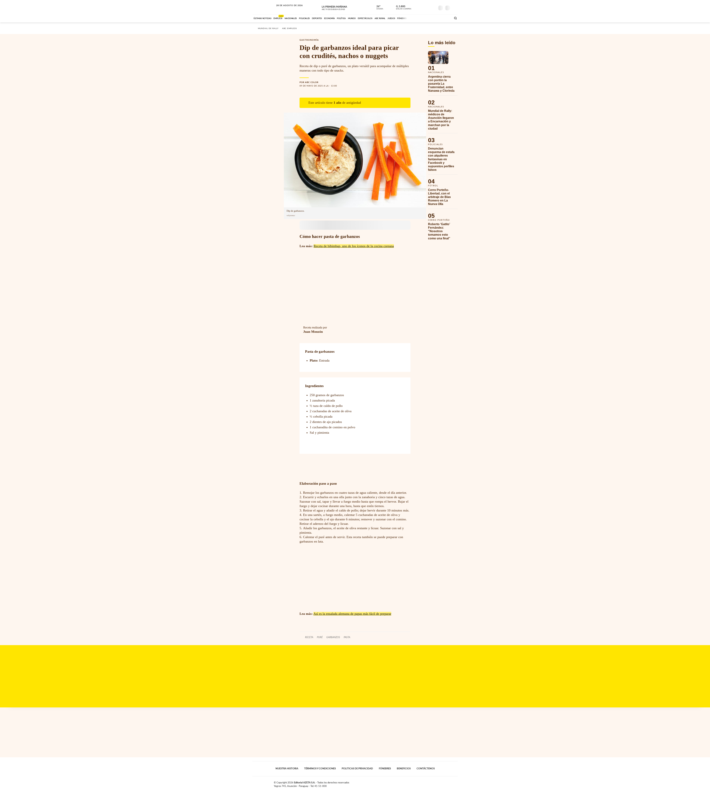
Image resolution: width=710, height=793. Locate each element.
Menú (454, 7)
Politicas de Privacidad (357, 768)
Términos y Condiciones (320, 768)
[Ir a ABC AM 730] (429, 17)
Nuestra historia (286, 768)
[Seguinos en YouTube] (427, 7)
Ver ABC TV (340, 7)
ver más (378, 7)
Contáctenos (426, 768)
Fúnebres (385, 768)
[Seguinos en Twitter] (422, 7)
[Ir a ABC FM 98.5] (444, 17)
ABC (263, 7)
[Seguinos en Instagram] (433, 7)
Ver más (443, 73)
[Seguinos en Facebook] (416, 7)
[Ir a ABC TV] (419, 17)
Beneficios (404, 768)
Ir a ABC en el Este (286, 9)
